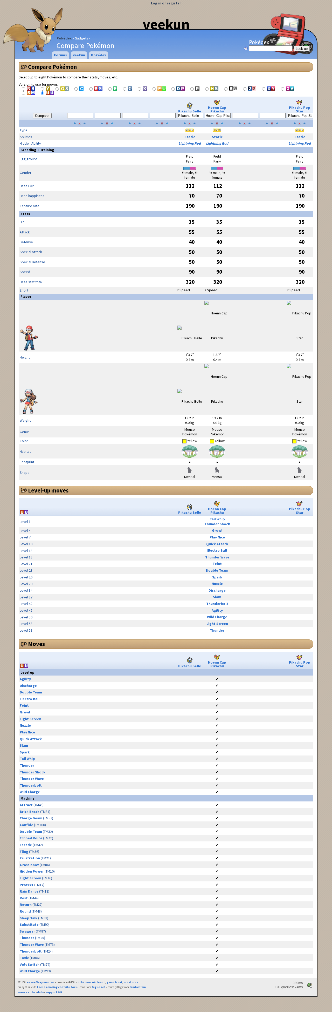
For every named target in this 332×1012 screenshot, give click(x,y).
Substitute (29, 924)
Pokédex (64, 38)
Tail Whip (217, 519)
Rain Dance (29, 891)
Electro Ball (217, 550)
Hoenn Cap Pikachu (217, 109)
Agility (217, 610)
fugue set (99, 987)
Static (189, 136)
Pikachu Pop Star (299, 109)
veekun (166, 24)
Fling (24, 851)
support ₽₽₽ (54, 992)
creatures (131, 982)
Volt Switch (29, 964)
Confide (26, 824)
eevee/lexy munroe (40, 982)
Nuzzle (217, 583)
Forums (60, 55)
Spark (217, 577)
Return (26, 904)
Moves (36, 643)
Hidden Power (32, 871)
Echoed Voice (31, 838)
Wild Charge (217, 617)
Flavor (25, 296)
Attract (26, 804)
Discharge (217, 590)
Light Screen (217, 623)
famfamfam (137, 987)
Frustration (30, 858)
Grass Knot (29, 864)
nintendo (98, 982)
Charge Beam (31, 818)
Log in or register (166, 3)
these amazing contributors (57, 987)
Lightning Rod (189, 143)
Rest (24, 898)
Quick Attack (217, 544)
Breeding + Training (37, 149)
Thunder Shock (217, 524)
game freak (114, 982)
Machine (27, 798)
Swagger (27, 931)
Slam (217, 597)
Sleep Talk (28, 918)
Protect (26, 884)
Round (25, 911)
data (40, 992)
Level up (27, 672)
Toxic (24, 957)
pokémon (84, 982)
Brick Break (29, 811)
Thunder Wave (217, 557)
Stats (25, 213)
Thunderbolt (217, 603)
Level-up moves (48, 490)
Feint (217, 563)
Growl (217, 530)
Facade (26, 844)
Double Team (217, 570)
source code (26, 992)
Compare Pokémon (52, 66)
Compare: (42, 116)
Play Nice (217, 537)
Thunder (217, 630)
